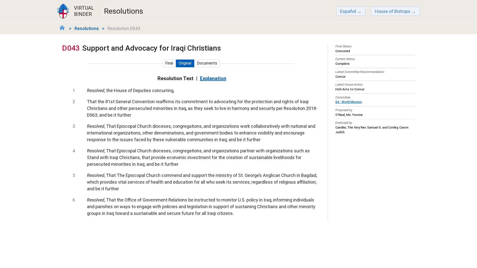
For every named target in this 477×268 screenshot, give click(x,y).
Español (348, 11)
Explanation (213, 78)
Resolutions (87, 28)
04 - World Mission (348, 102)
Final (169, 63)
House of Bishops (392, 11)
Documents (207, 63)
